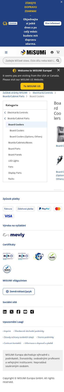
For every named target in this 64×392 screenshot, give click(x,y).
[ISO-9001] (8, 256)
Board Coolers (16, 124)
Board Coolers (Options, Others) (26, 136)
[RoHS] (52, 256)
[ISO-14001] (23, 256)
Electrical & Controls (43, 92)
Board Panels (15, 154)
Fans (10, 166)
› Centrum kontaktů (12, 343)
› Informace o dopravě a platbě (38, 343)
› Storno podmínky (45, 337)
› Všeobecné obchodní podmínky (28, 331)
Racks (11, 178)
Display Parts (15, 172)
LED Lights (13, 160)
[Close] (58, 70)
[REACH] (7, 269)
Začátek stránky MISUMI (15, 92)
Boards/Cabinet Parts (13, 96)
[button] (52, 23)
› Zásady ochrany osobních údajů (18, 337)
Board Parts (14, 148)
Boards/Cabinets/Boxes (20, 142)
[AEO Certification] (38, 256)
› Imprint (7, 331)
